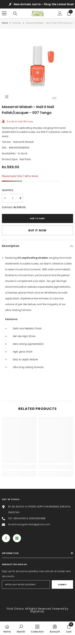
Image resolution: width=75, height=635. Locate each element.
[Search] (15, 13)
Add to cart (37, 218)
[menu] (4, 13)
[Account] (60, 13)
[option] (37, 66)
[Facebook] (6, 538)
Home (5, 22)
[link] (19, 467)
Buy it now (37, 230)
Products (17, 22)
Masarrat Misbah (23, 141)
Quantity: (8, 190)
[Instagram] (17, 538)
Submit (62, 584)
